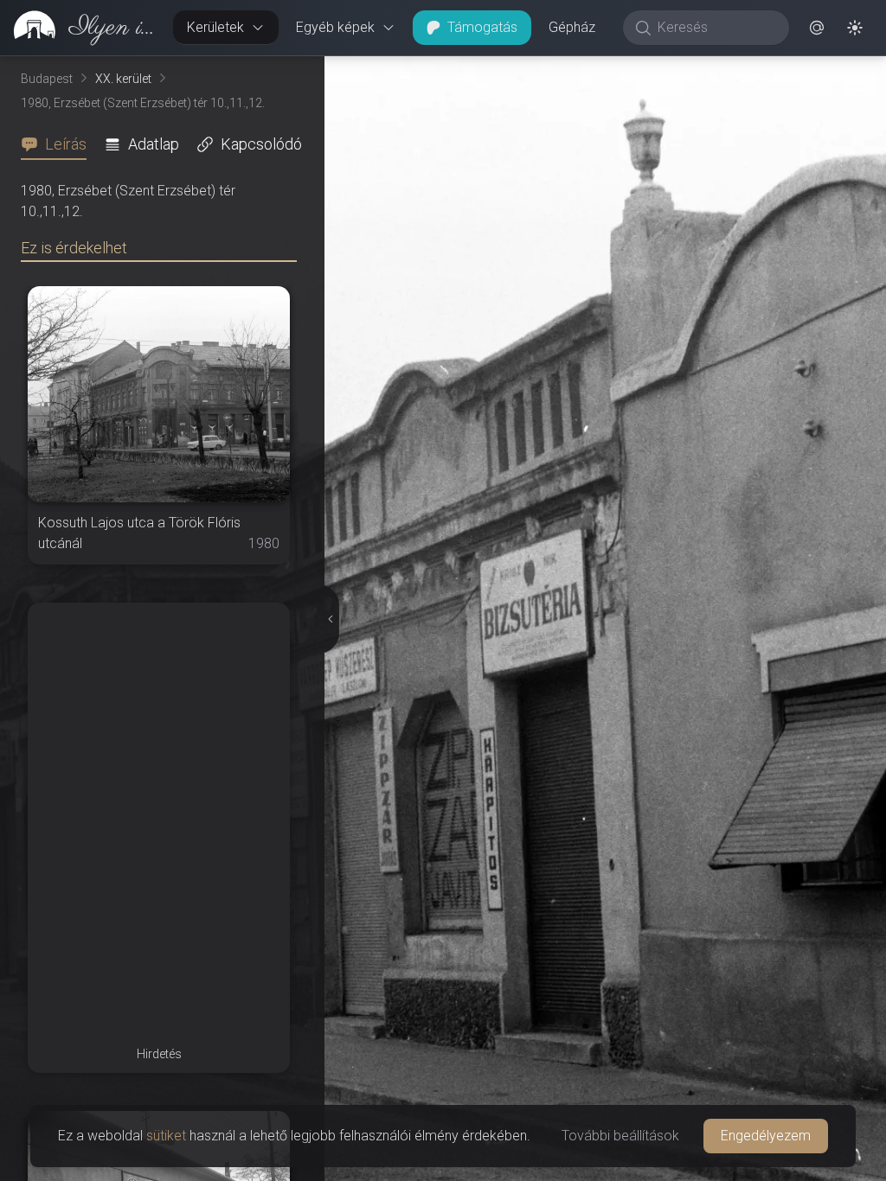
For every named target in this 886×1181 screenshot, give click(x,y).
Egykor (581, 70)
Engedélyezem (766, 1135)
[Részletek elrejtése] (328, 619)
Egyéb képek (335, 27)
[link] (79, 27)
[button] (816, 27)
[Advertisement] (159, 711)
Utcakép (693, 70)
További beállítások (620, 1135)
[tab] (59, 144)
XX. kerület (123, 79)
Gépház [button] (572, 27)
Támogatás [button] (482, 27)
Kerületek (215, 27)
